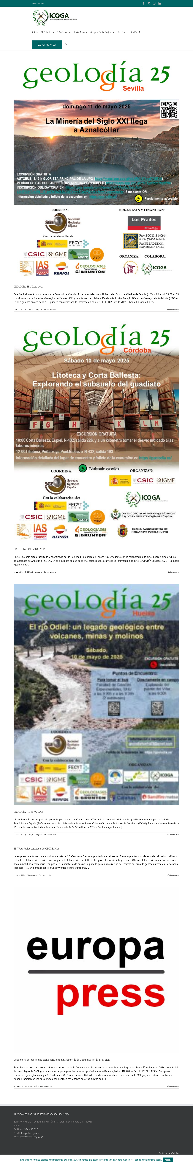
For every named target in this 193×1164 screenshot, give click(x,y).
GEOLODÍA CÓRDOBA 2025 (29, 549)
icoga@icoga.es (38, 3)
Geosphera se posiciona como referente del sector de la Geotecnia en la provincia (62, 1059)
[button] (66, 44)
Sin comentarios (50, 309)
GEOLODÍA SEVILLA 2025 (29, 286)
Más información (173, 309)
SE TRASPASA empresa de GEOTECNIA (36, 848)
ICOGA (29, 309)
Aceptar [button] (168, 1160)
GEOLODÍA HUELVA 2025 (29, 811)
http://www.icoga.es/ (31, 1137)
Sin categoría (37, 309)
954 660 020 (31, 1129)
